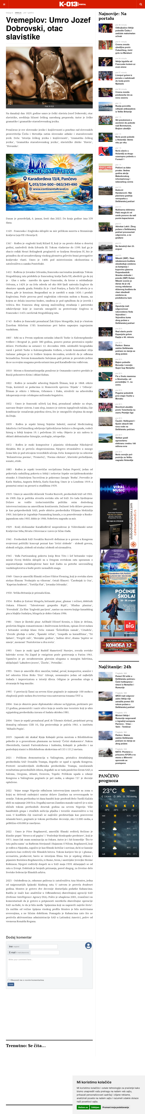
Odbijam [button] (95, 1107)
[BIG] (119, 611)
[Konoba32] (119, 644)
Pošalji (11, 984)
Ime (14, 946)
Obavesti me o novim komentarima (27, 980)
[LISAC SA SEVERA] (49, 182)
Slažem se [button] (83, 1107)
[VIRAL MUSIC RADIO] (119, 488)
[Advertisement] (49, 1014)
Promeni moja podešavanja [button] (116, 1107)
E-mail (19, 952)
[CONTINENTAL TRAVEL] (119, 574)
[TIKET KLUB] (119, 555)
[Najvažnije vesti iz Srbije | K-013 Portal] (72, 4)
